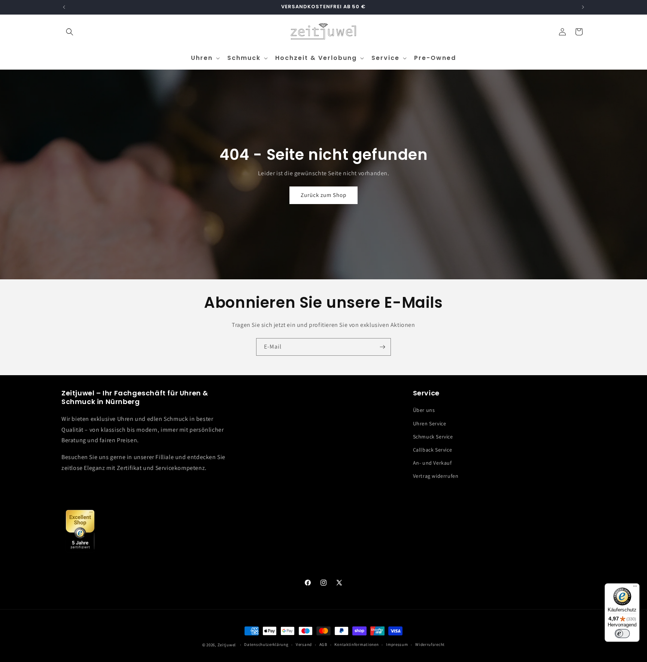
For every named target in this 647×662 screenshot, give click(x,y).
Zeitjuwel (227, 644)
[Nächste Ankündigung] (583, 7)
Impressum (397, 644)
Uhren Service (429, 423)
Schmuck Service (433, 436)
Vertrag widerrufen (436, 476)
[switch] (622, 633)
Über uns (424, 410)
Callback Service (432, 449)
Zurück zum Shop (323, 195)
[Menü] (635, 587)
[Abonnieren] (382, 347)
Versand (304, 644)
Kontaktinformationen (356, 644)
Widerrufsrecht (430, 644)
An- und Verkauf (432, 462)
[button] (69, 32)
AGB (323, 644)
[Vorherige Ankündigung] (64, 7)
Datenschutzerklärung (266, 644)
